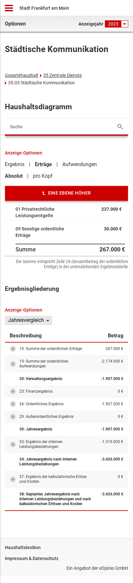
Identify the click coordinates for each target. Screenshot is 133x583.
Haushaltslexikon (23, 547)
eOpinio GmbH (113, 568)
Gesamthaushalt (21, 75)
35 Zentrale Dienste (62, 75)
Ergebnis (15, 164)
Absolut (14, 176)
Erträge (43, 164)
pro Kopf (43, 176)
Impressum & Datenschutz (31, 558)
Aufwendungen (79, 164)
